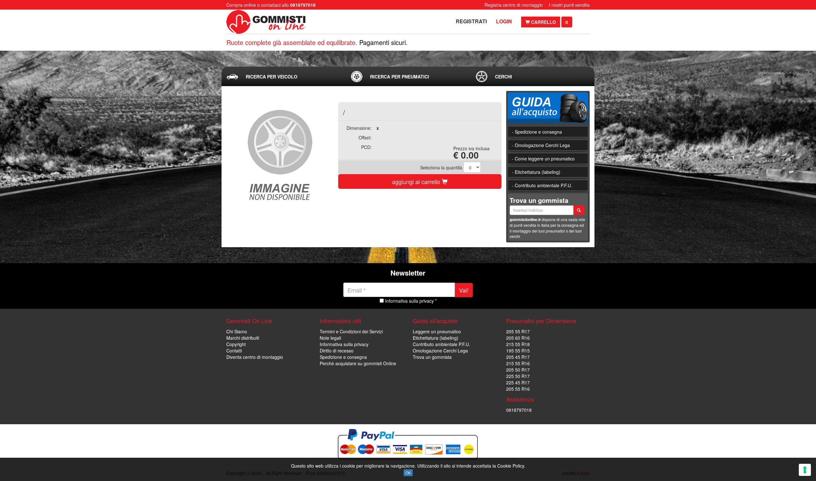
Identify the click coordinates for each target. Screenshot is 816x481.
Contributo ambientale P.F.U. (441, 344)
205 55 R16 (518, 389)
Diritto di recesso (336, 350)
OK (408, 472)
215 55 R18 (518, 344)
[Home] (267, 22)
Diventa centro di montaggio (254, 357)
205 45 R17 (518, 357)
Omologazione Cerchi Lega (440, 350)
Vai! (464, 290)
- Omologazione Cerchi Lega (541, 145)
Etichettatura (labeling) (435, 338)
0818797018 (519, 410)
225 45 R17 (518, 382)
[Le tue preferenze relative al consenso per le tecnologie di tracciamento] (805, 470)
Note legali (330, 338)
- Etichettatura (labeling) (536, 172)
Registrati (471, 21)
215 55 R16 (518, 363)
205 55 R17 (518, 331)
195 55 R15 (518, 350)
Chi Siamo (236, 331)
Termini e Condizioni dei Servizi (351, 331)
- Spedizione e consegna (537, 132)
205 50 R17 (518, 369)
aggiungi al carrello (417, 181)
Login (504, 21)
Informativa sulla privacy (344, 344)
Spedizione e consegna (343, 357)
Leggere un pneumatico (437, 331)
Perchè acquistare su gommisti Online (358, 363)
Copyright (236, 344)
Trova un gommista (432, 357)
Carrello (543, 22)
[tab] (283, 76)
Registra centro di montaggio (513, 5)
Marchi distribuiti (242, 338)
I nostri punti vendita (569, 5)
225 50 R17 (518, 376)
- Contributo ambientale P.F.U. (542, 185)
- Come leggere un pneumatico (543, 158)
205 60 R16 (518, 338)
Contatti (234, 350)
